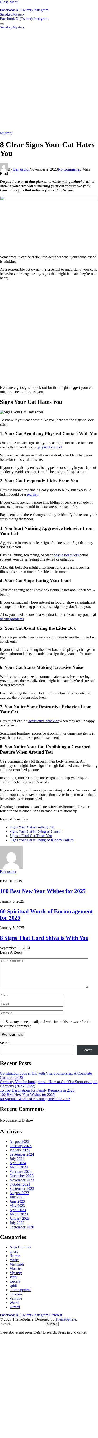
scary (13, 1277)
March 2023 (19, 1214)
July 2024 (17, 1159)
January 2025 (20, 1150)
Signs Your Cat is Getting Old (32, 827)
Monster (16, 1268)
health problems (12, 619)
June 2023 (17, 1201)
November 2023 (22, 1180)
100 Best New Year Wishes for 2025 (43, 891)
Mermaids (17, 1264)
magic (14, 1260)
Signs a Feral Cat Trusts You (31, 836)
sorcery (15, 1281)
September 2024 (22, 1154)
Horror (15, 1256)
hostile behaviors (67, 555)
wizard (15, 1307)
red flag (32, 494)
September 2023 (22, 1189)
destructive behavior (43, 721)
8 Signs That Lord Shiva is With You (44, 938)
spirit (13, 1286)
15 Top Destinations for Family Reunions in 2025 (37, 1090)
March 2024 (19, 1167)
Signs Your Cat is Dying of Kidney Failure (42, 840)
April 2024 (18, 1163)
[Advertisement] (49, 80)
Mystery (6, 133)
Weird (14, 1303)
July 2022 (17, 1223)
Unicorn (16, 1294)
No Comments (69, 169)
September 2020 (22, 1227)
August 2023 (19, 1193)
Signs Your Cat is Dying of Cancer (36, 831)
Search (5, 1043)
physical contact (50, 447)
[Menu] (2, 24)
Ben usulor (21, 169)
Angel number (20, 1247)
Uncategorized (20, 1290)
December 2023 (22, 1176)
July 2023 (17, 1197)
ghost (14, 1251)
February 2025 (21, 1146)
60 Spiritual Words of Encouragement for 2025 (35, 1099)
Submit (52, 1324)
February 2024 (21, 1171)
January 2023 (20, 1218)
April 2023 (18, 1210)
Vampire (16, 1298)
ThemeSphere (65, 1319)
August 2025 (19, 1142)
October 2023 (20, 1184)
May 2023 (17, 1206)
